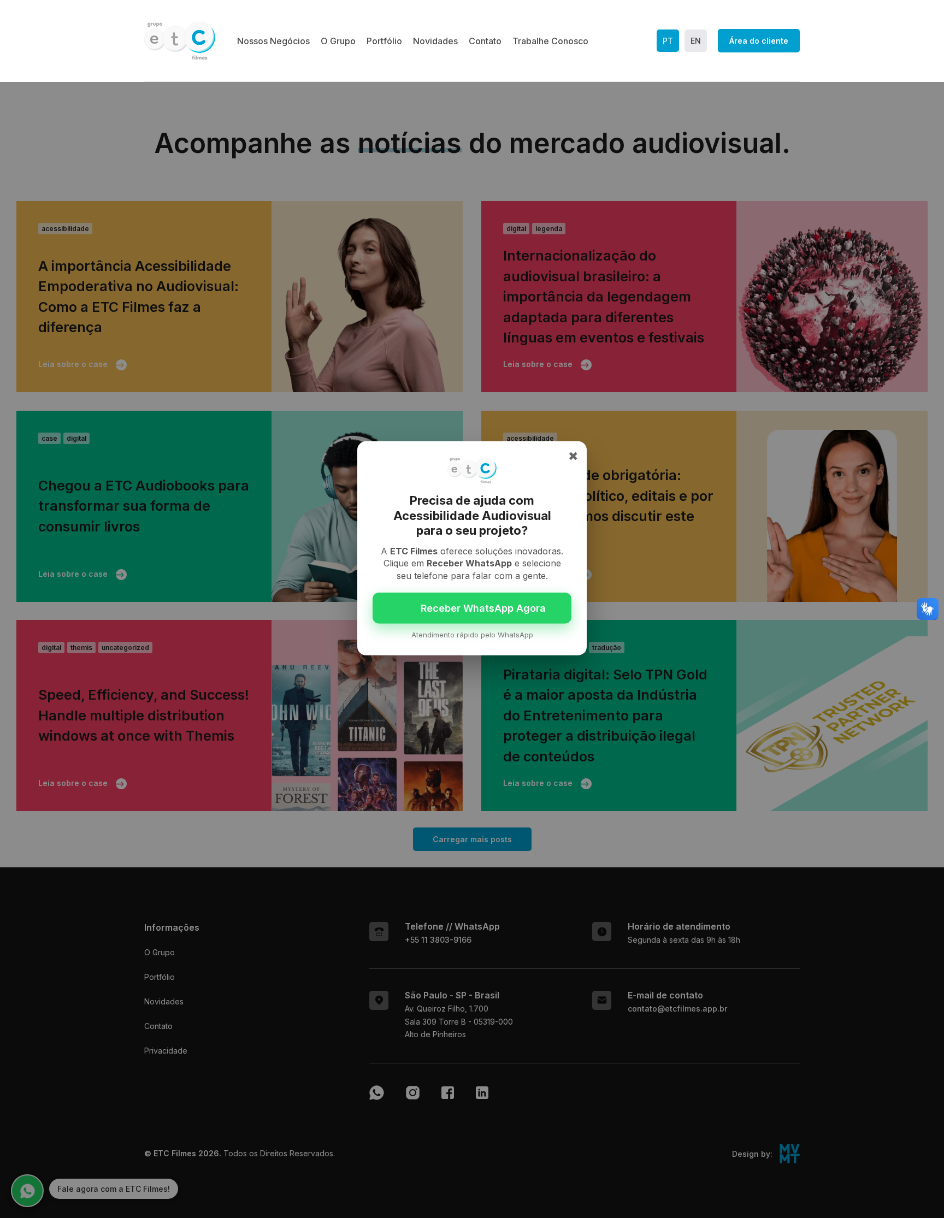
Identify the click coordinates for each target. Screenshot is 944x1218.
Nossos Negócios (273, 41)
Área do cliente (758, 40)
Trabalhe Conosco (550, 41)
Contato (485, 41)
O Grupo (338, 41)
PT (668, 40)
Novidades (435, 41)
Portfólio (384, 41)
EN (696, 40)
